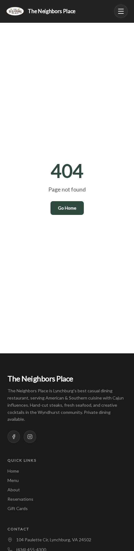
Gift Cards (17, 508)
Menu (13, 480)
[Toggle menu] (121, 11)
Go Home (67, 208)
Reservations (20, 499)
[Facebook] (13, 436)
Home (13, 471)
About (13, 489)
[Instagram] (30, 436)
